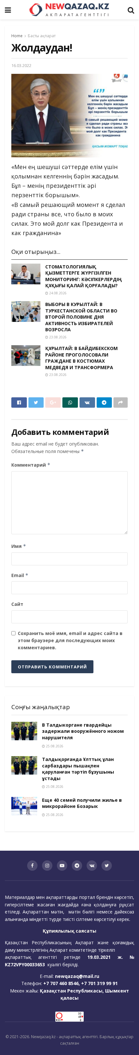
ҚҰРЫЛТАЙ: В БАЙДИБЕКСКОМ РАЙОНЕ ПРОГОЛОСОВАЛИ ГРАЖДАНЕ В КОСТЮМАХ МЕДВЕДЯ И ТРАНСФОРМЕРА (81, 357)
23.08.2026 (57, 337)
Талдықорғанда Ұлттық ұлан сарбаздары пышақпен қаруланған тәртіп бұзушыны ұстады (78, 768)
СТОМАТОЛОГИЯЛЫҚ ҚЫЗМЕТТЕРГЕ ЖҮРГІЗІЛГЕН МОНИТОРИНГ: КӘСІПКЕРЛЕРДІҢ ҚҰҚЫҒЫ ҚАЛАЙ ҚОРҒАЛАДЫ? (83, 276)
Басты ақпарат (42, 36)
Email (19, 575)
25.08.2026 (54, 746)
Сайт (17, 604)
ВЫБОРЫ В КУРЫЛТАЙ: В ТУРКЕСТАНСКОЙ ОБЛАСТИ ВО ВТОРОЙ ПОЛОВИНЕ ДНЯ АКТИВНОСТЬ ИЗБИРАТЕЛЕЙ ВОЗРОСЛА (81, 317)
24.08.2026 (57, 293)
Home (17, 36)
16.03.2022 (21, 65)
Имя (18, 546)
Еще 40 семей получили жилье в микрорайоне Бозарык (82, 803)
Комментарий (30, 465)
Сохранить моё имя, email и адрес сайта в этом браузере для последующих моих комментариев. (70, 640)
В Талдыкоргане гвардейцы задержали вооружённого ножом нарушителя (83, 731)
